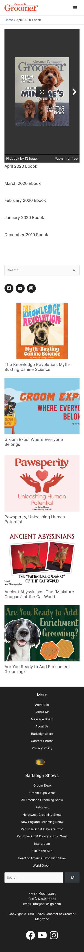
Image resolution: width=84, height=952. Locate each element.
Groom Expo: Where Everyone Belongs (33, 442)
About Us (42, 726)
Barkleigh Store (42, 733)
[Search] (72, 877)
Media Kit (42, 712)
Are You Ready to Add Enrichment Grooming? (37, 669)
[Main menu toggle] (75, 7)
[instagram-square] (32, 288)
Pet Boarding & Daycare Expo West (42, 836)
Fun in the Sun (42, 851)
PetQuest (42, 807)
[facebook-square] (9, 288)
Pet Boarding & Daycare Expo (42, 829)
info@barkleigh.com (46, 904)
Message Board (42, 719)
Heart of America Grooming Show (42, 858)
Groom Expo (42, 785)
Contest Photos (42, 741)
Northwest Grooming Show (42, 814)
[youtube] (21, 288)
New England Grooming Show (42, 822)
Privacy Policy (42, 748)
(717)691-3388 (45, 894)
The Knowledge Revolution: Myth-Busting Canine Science (37, 367)
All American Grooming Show (42, 800)
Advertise (42, 704)
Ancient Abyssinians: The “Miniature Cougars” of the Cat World (39, 594)
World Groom (42, 865)
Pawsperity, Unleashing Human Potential (34, 519)
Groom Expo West (42, 793)
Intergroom (42, 843)
